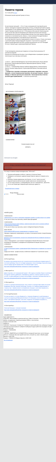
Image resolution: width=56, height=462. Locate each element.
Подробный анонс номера (12, 188)
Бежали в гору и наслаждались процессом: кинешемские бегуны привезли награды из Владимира (27, 238)
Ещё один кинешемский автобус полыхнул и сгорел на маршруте (21, 266)
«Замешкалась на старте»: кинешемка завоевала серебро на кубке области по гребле (27, 217)
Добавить (28, 147)
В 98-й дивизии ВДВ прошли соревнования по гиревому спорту (21, 231)
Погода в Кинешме (14, 192)
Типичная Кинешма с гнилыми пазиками (15, 308)
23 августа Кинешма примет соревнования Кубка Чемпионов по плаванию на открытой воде (27, 249)
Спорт (15, 13)
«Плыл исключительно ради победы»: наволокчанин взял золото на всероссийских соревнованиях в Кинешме (26, 224)
